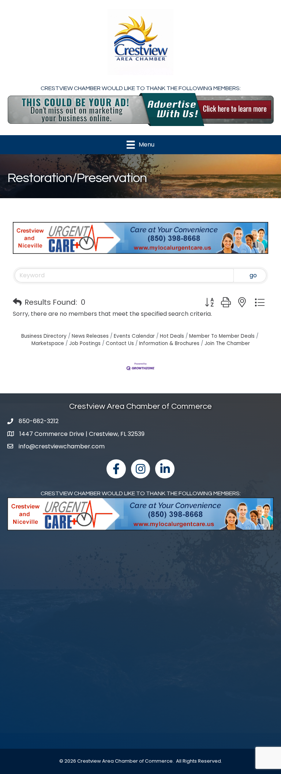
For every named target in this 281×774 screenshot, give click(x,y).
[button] (17, 302)
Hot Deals (172, 336)
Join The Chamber (227, 343)
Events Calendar (134, 336)
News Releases (90, 336)
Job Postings (85, 343)
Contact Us (120, 343)
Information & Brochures (169, 343)
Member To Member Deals (222, 336)
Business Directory (44, 336)
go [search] (253, 275)
